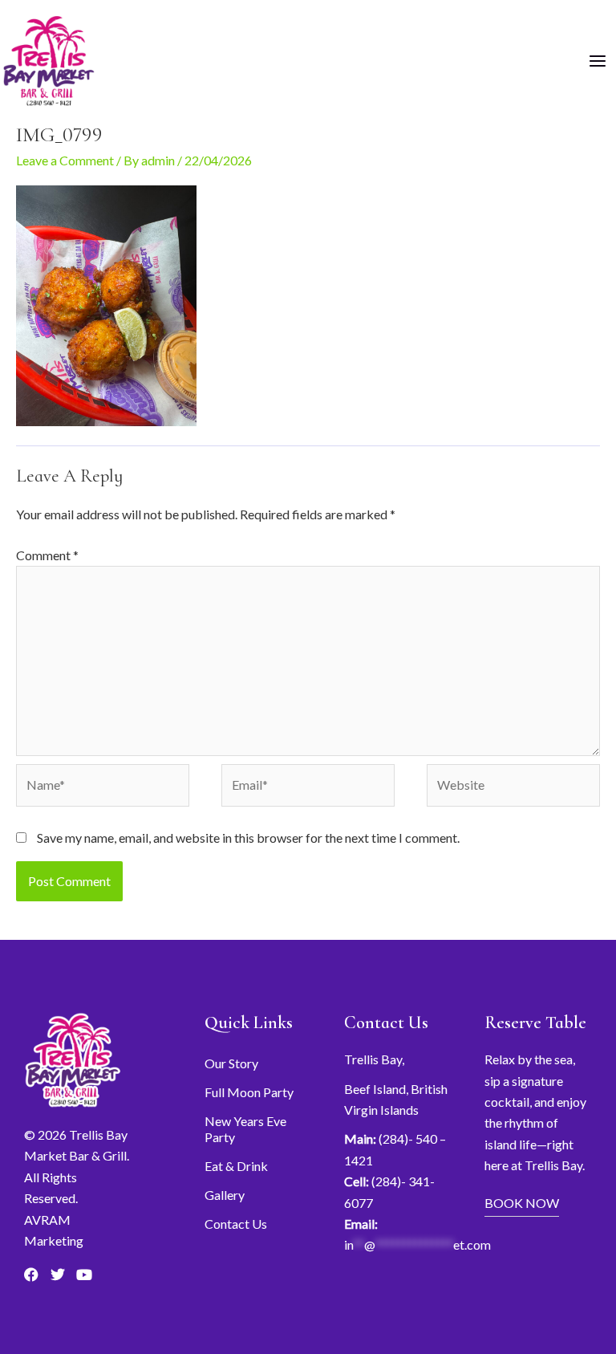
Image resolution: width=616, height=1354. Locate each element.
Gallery (225, 1194)
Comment (47, 555)
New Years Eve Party (245, 1129)
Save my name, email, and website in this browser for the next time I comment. (248, 837)
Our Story (231, 1063)
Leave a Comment (65, 160)
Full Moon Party (249, 1092)
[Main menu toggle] (597, 61)
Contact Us (236, 1223)
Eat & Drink (236, 1165)
